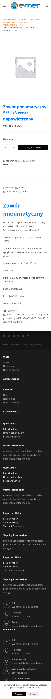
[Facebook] (4, 336)
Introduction (10, 429)
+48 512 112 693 (21, 616)
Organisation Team (13, 432)
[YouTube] (23, 336)
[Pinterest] (18, 336)
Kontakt (15, 345)
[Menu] (4, 5)
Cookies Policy (10, 522)
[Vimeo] (28, 336)
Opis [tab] (25, 177)
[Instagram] (14, 336)
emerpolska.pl (19, 672)
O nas (24, 345)
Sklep (5, 345)
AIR (12, 164)
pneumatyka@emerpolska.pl (27, 626)
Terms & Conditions (13, 526)
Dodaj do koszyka (32, 147)
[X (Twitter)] (9, 336)
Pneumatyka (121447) (25, 161)
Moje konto (35, 345)
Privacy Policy (10, 518)
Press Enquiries (11, 436)
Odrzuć (33, 694)
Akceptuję (19, 694)
